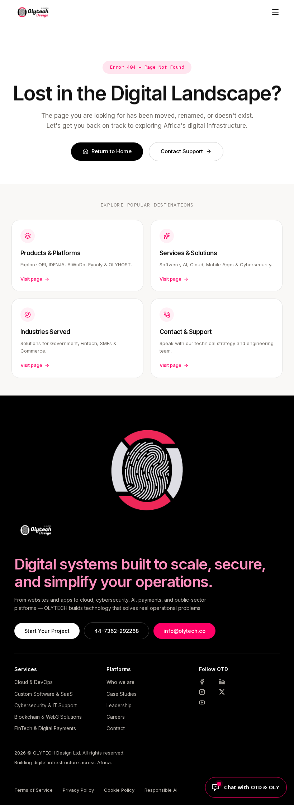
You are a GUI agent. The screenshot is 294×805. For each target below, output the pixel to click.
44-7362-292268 (116, 631)
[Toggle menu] (275, 12)
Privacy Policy (78, 790)
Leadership (119, 705)
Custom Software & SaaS (43, 694)
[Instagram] (207, 692)
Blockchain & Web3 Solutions (48, 717)
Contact (115, 728)
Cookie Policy (119, 790)
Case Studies (121, 694)
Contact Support (182, 151)
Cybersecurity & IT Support (45, 705)
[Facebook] (207, 682)
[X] (227, 692)
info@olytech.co (184, 631)
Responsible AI (160, 790)
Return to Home (111, 151)
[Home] (31, 12)
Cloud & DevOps (33, 682)
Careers (115, 717)
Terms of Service (33, 790)
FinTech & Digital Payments (45, 728)
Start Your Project (47, 631)
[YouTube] (207, 702)
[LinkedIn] (227, 682)
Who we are (120, 682)
